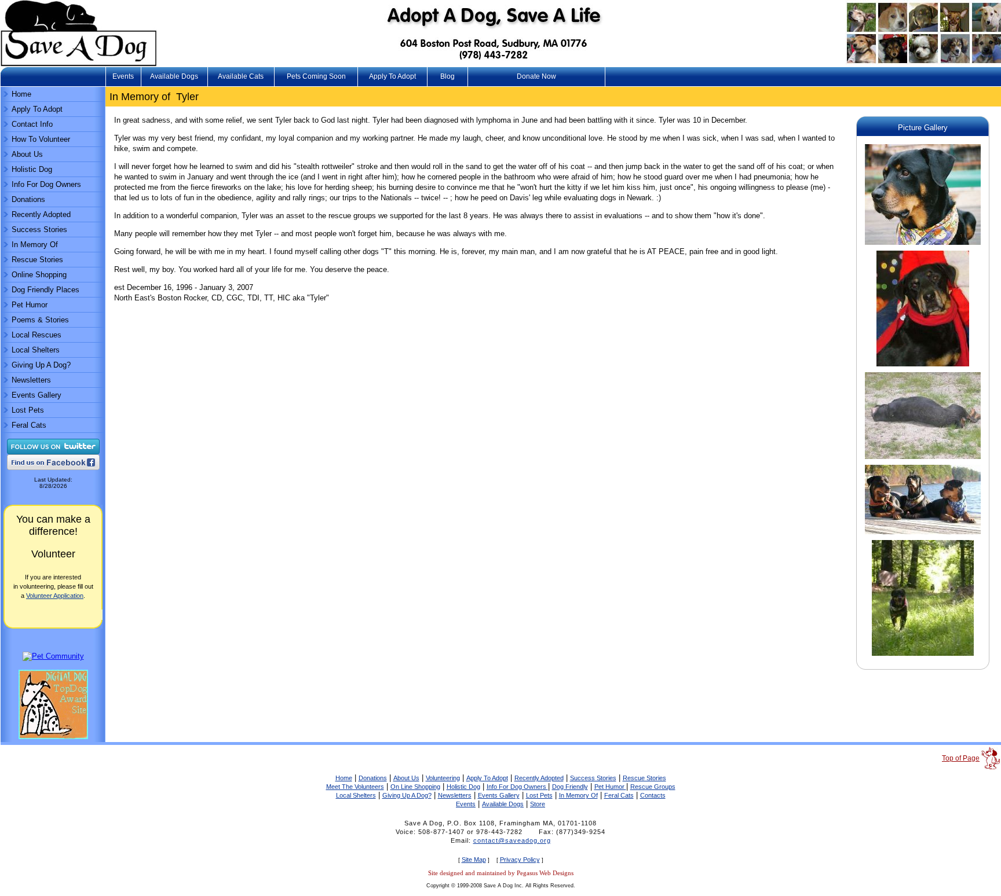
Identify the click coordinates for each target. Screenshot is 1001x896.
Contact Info (32, 124)
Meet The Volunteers (355, 786)
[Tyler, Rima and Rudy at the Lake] (923, 534)
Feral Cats (29, 425)
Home (21, 94)
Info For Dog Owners (46, 184)
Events (123, 76)
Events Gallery (36, 395)
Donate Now (536, 76)
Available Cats (241, 76)
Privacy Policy (520, 859)
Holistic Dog (32, 169)
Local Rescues (36, 335)
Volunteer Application (54, 595)
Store (537, 803)
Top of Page (961, 758)
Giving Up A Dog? (41, 365)
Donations (28, 199)
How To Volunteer (41, 139)
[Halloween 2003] (923, 245)
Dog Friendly (570, 786)
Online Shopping (39, 274)
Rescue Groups (652, 786)
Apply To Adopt (392, 76)
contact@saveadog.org (512, 840)
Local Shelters (36, 350)
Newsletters (31, 380)
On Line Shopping (415, 786)
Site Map (474, 859)
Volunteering (443, 777)
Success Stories (39, 229)
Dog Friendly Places (45, 289)
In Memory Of (35, 244)
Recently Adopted (41, 214)
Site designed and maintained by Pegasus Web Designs (500, 872)
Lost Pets (28, 410)
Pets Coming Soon (316, 76)
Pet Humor (30, 304)
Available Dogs (174, 76)
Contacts (653, 795)
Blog (447, 76)
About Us (27, 154)
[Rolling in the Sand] (923, 459)
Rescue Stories (37, 259)
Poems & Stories (40, 319)
